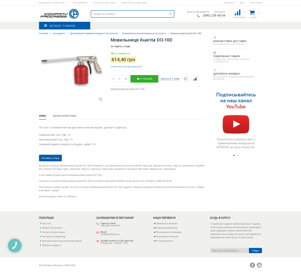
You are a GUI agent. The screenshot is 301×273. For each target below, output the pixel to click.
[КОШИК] (253, 12)
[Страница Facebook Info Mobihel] (252, 265)
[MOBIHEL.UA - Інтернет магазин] (59, 13)
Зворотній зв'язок (52, 227)
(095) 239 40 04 (214, 15)
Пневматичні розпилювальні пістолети (144, 33)
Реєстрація (256, 2)
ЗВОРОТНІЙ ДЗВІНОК (198, 11)
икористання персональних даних (63, 240)
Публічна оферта (51, 245)
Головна (44, 33)
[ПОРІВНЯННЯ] (239, 12)
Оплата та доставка (104, 2)
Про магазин (80, 2)
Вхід (242, 2)
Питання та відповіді (53, 236)
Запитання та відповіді (134, 2)
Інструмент (59, 33)
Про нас (46, 223)
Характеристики (64, 115)
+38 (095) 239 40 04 (109, 225)
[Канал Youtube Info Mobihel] (259, 265)
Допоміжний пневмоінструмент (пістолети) (94, 33)
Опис (42, 115)
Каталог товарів (62, 25)
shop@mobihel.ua (110, 234)
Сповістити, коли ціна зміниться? (126, 66)
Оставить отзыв (120, 46)
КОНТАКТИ (219, 11)
